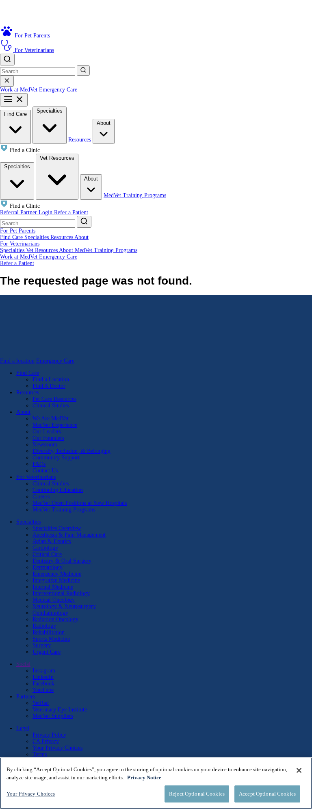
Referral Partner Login (27, 212)
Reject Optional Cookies (197, 794)
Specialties (50, 111)
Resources (80, 140)
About (103, 123)
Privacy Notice (144, 777)
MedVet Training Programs (135, 195)
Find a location (17, 361)
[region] (156, 783)
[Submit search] (83, 70)
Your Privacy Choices (57, 748)
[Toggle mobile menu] (14, 100)
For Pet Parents (17, 231)
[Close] (299, 770)
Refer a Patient (71, 212)
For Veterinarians (19, 244)
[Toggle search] (7, 59)
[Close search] (7, 81)
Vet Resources (57, 158)
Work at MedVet (19, 90)
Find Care (15, 114)
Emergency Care (58, 90)
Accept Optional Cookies (267, 794)
